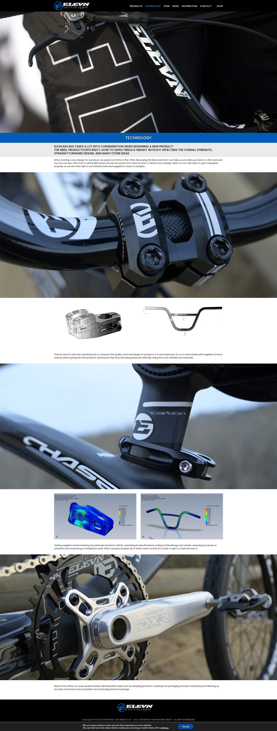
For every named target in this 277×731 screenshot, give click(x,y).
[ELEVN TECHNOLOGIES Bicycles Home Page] (75, 10)
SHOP (219, 6)
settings (164, 728)
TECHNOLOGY (153, 6)
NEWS (175, 6)
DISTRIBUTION (189, 6)
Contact (206, 6)
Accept (185, 726)
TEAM (166, 6)
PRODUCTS (136, 6)
